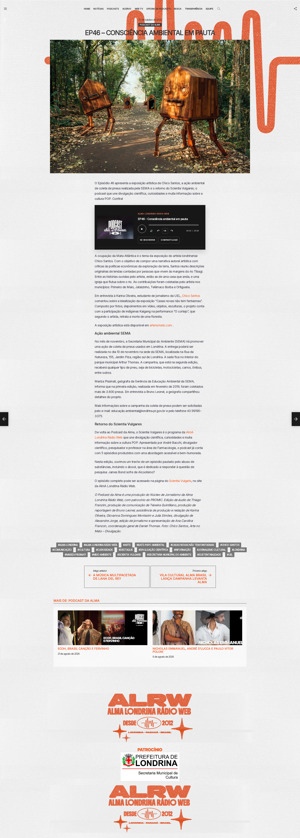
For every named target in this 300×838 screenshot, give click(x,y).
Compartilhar (169, 240)
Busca (177, 8)
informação (183, 549)
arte (128, 544)
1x (165, 231)
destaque (126, 549)
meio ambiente (102, 554)
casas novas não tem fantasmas (193, 544)
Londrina (239, 549)
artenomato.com (161, 325)
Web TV (139, 8)
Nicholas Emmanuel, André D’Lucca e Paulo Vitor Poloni (193, 650)
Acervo (126, 8)
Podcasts (113, 8)
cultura (84, 549)
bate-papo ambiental (151, 544)
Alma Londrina (68, 544)
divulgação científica (154, 549)
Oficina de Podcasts (158, 8)
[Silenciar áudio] (152, 231)
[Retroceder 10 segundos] (158, 231)
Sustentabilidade (210, 554)
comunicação (63, 549)
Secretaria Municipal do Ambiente (170, 554)
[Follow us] (295, 8)
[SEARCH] (218, 8)
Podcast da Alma (83, 600)
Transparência (193, 8)
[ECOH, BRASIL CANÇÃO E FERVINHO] (102, 627)
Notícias (98, 8)
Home (87, 8)
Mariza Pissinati (76, 554)
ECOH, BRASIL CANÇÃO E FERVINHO (83, 648)
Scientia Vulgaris (180, 481)
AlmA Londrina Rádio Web (101, 544)
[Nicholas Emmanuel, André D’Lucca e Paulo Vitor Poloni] (197, 627)
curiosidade (105, 549)
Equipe (209, 8)
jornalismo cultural (212, 549)
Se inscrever (147, 240)
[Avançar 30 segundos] (172, 231)
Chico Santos (191, 296)
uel (230, 554)
